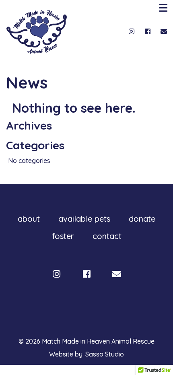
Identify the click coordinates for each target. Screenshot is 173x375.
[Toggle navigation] (164, 8)
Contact (107, 236)
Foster (63, 236)
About (29, 219)
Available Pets (84, 219)
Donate (142, 219)
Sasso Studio (104, 354)
